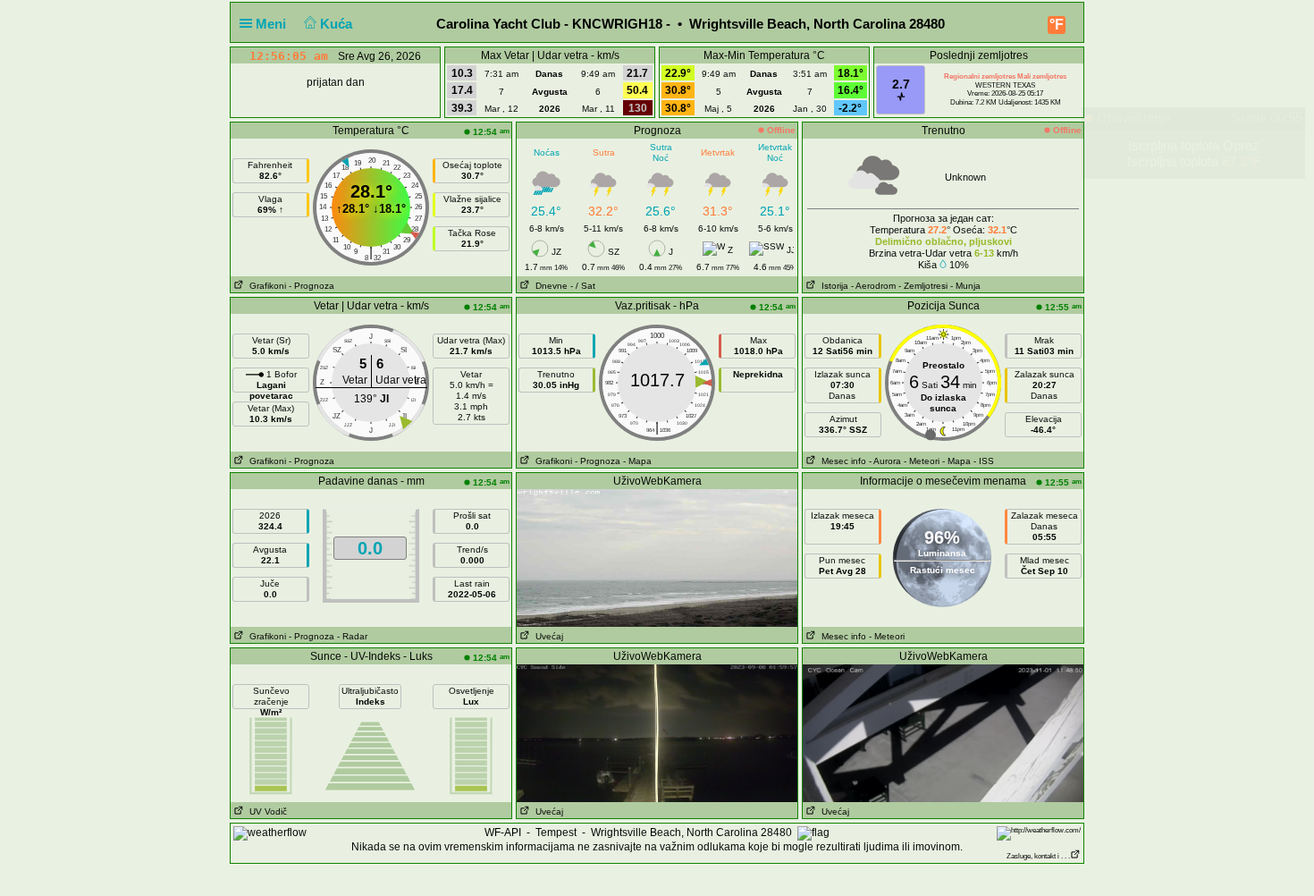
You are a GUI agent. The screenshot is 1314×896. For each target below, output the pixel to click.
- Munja (965, 286)
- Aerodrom (873, 286)
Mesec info (841, 461)
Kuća (337, 23)
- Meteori (921, 461)
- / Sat (582, 286)
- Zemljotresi (923, 286)
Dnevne (549, 286)
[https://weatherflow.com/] (1039, 833)
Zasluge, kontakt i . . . (1038, 856)
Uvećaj (546, 636)
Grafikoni (265, 286)
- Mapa (637, 461)
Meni (272, 23)
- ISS (983, 461)
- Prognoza (311, 286)
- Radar (352, 636)
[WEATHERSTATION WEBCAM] (657, 557)
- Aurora (885, 461)
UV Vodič (265, 811)
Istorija (832, 286)
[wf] (270, 832)
